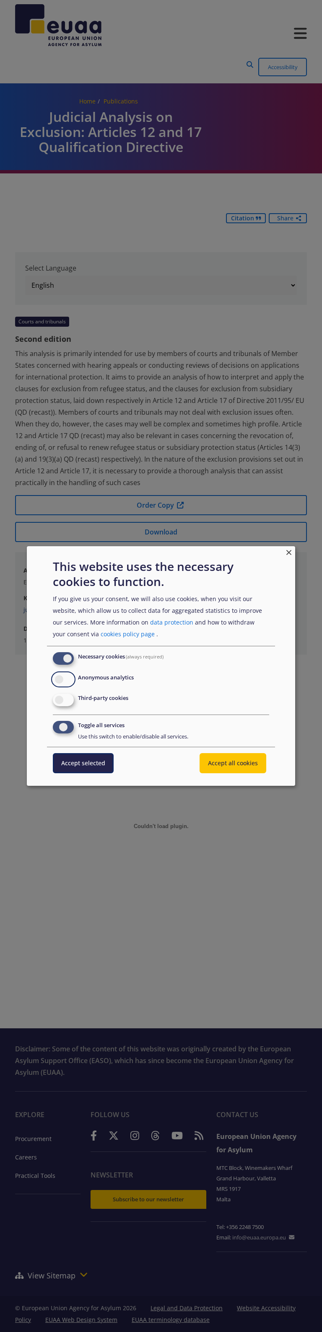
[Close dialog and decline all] (289, 551)
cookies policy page (128, 634)
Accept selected (83, 763)
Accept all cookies (233, 763)
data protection (171, 622)
